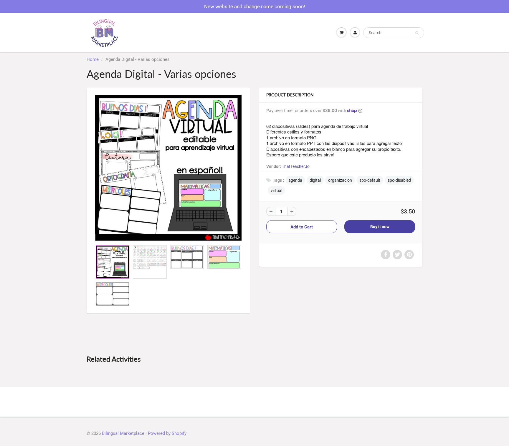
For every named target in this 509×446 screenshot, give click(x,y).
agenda (295, 180)
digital (315, 180)
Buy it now (379, 226)
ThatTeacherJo (296, 166)
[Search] (417, 33)
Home (93, 59)
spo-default (369, 180)
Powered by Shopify (167, 433)
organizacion (340, 180)
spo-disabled (399, 180)
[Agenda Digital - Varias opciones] (168, 168)
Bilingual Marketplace (123, 433)
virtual (276, 190)
